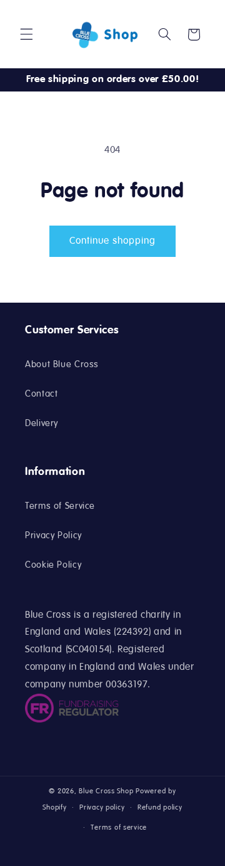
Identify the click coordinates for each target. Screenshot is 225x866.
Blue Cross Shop (106, 791)
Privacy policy (101, 807)
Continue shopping (112, 241)
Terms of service (119, 828)
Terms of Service (60, 506)
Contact (41, 394)
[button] (26, 34)
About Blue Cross (62, 364)
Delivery (41, 423)
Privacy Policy (53, 535)
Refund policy (160, 807)
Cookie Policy (53, 565)
